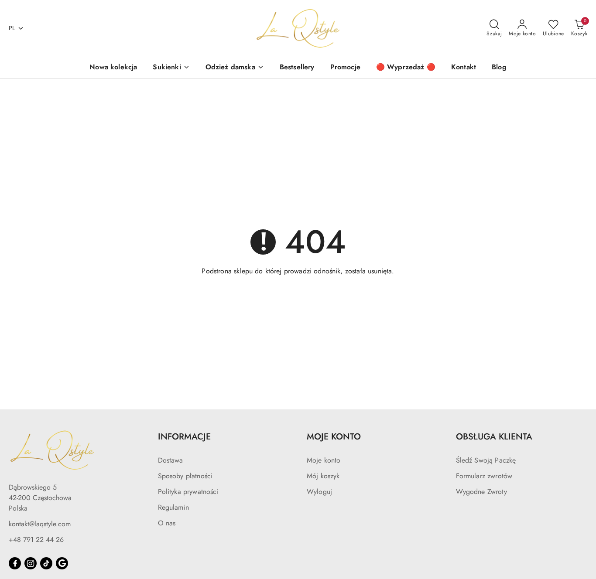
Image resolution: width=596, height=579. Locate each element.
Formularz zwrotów (484, 476)
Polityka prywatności (188, 492)
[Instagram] (30, 563)
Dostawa (170, 460)
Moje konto (324, 460)
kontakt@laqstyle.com (40, 524)
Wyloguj (319, 492)
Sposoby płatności (185, 476)
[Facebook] (15, 563)
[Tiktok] (46, 563)
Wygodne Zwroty (481, 492)
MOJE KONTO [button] (334, 436)
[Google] (62, 563)
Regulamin (173, 507)
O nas (167, 523)
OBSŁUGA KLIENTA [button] (494, 436)
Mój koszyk (323, 476)
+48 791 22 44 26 (36, 540)
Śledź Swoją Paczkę (486, 460)
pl (12, 28)
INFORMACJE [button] (184, 436)
